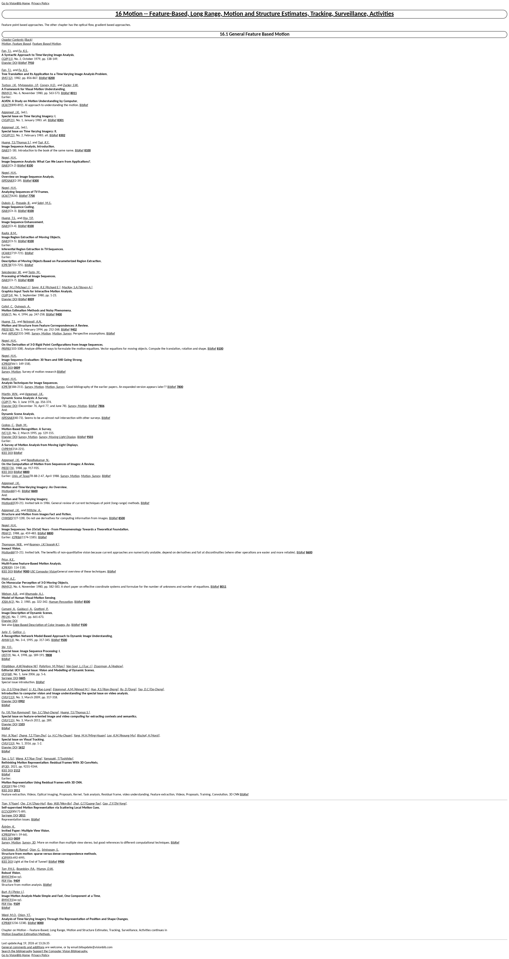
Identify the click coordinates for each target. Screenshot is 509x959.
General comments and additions (23, 947)
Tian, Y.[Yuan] (10, 803)
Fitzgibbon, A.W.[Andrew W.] (20, 666)
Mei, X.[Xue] (9, 735)
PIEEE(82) (8, 329)
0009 (17, 368)
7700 (31, 196)
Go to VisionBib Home (16, 3)
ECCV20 (6, 811)
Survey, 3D (29, 842)
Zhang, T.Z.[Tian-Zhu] (32, 735)
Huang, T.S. (9, 218)
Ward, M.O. (9, 915)
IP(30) (5, 766)
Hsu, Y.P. (28, 218)
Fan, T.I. (6, 51)
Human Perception (61, 602)
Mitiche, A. (34, 510)
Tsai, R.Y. (43, 142)
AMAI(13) (8, 640)
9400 (58, 314)
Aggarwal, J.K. (10, 112)
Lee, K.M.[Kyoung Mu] (121, 735)
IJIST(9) (6, 655)
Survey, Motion (41, 333)
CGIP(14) (7, 295)
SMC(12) (7, 78)
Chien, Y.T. (24, 915)
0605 (22, 678)
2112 (17, 770)
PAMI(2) (7, 93)
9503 (90, 437)
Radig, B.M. (9, 233)
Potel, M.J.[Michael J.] (16, 287)
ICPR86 (16, 537)
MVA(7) (6, 314)
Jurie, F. (6, 632)
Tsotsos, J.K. (9, 85)
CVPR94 (7, 449)
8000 (40, 923)
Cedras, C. (8, 425)
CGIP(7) (6, 402)
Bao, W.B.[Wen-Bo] (59, 803)
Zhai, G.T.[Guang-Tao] (87, 803)
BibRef (22, 63)
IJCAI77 (6, 196)
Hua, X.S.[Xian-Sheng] (105, 689)
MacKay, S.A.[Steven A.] (77, 287)
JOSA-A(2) (8, 602)
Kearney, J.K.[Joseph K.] (44, 544)
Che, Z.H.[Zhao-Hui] (33, 803)
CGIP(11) (7, 59)
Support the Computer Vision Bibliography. (60, 951)
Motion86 (8, 491)
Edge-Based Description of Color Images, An (41, 625)
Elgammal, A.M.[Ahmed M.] (71, 689)
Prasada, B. (23, 203)
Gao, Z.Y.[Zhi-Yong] (114, 803)
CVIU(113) (8, 697)
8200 (51, 78)
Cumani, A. (9, 609)
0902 (21, 701)
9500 (64, 640)
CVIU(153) (8, 743)
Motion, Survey (62, 333)
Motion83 (8, 503)
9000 (26, 571)
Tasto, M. (34, 272)
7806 (101, 406)
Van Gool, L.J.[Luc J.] (79, 666)
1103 (21, 724)
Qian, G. (35, 850)
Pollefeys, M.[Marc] (52, 666)
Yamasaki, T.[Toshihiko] (58, 758)
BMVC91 (7, 900)
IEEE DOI (7, 368)
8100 (87, 150)
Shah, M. (21, 425)
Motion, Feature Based (16, 44)
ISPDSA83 (8, 180)
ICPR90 (6, 567)
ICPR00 (6, 364)
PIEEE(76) (8, 468)
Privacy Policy (40, 3)
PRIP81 (6, 348)
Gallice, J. (19, 632)
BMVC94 (7, 877)
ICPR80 (6, 923)
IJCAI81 (6, 253)
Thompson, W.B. (12, 544)
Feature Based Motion (46, 44)
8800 (26, 472)
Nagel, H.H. (9, 157)
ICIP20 (6, 786)
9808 (49, 655)
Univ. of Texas (21, 476)
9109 (17, 904)
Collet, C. (7, 306)
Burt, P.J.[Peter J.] (13, 892)
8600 (34, 491)
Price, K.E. (8, 559)
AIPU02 (12, 333)
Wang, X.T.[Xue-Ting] (29, 758)
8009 (31, 299)
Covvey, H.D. (48, 85)
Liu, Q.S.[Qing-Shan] (14, 689)
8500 (122, 518)
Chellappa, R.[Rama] (15, 850)
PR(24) (6, 617)
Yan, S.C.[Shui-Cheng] (45, 712)
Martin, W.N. (10, 394)
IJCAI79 (6, 105)
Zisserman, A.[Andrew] (108, 666)
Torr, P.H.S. (8, 869)
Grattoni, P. (41, 609)
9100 (84, 625)
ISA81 (5, 150)
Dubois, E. (8, 203)
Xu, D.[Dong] (128, 689)
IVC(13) (6, 433)
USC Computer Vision (43, 571)
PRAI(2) (6, 533)
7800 (180, 387)
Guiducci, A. (24, 609)
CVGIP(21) (8, 120)
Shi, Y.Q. (7, 647)
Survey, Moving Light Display (57, 437)
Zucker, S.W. (70, 85)
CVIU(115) (8, 720)
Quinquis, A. (22, 306)
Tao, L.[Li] (8, 758)
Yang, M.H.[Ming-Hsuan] (90, 735)
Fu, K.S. (23, 51)
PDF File (7, 881)
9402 (73, 329)
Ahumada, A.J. (34, 594)
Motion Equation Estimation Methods (26, 934)
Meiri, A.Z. (8, 578)
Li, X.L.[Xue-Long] (40, 689)
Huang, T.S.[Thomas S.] (16, 142)
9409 (17, 881)
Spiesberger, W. (11, 272)
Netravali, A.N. (32, 321)
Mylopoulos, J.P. (28, 85)
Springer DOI (10, 678)
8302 (62, 135)
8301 (60, 120)
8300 (35, 180)
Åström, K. (8, 826)
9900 (61, 861)
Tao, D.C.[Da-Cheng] (151, 689)
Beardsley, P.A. (26, 869)
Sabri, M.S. (44, 203)
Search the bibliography (17, 951)
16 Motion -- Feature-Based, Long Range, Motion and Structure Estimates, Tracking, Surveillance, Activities (254, 14)
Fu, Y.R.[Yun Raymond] (16, 712)
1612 (21, 747)
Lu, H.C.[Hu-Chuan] (60, 735)
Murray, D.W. (45, 869)
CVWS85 (7, 518)
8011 (73, 93)
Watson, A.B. (10, 594)
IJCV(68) (7, 674)
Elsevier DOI (9, 63)
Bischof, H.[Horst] (148, 735)
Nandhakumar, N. (38, 460)
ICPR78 (6, 265)
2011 (17, 790)
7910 (31, 63)
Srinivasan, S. (50, 850)
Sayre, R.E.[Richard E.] (46, 287)
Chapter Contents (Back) (17, 40)
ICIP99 (6, 857)
